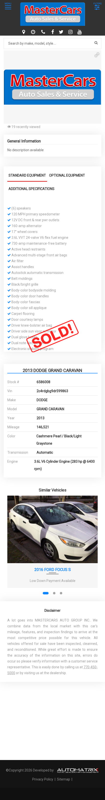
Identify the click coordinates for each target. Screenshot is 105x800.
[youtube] (80, 32)
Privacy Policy (43, 779)
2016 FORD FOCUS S (52, 569)
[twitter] (62, 32)
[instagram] (71, 32)
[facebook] (53, 32)
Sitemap (63, 779)
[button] (97, 55)
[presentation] (14, 546)
